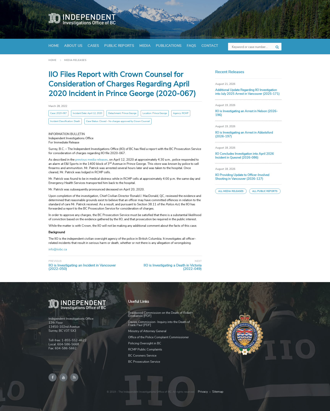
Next (198, 261)
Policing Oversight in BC (144, 343)
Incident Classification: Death (65, 121)
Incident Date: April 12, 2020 (87, 113)
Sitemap (217, 391)
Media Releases (75, 60)
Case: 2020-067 (58, 113)
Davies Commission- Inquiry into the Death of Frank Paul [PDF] (159, 323)
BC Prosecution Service (144, 361)
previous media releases (91, 159)
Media (144, 46)
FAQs (191, 46)
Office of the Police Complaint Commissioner (158, 337)
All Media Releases (230, 191)
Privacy (203, 391)
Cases (93, 46)
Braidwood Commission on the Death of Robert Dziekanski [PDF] (160, 314)
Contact (209, 46)
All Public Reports (264, 191)
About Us (73, 46)
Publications (168, 46)
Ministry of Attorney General (147, 331)
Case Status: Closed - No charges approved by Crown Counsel (118, 121)
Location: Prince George (154, 113)
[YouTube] (63, 377)
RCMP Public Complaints (145, 349)
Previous (55, 261)
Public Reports (119, 46)
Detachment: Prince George (122, 113)
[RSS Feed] (74, 377)
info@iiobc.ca (58, 249)
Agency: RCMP (180, 113)
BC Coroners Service (142, 355)
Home (54, 46)
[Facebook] (53, 377)
